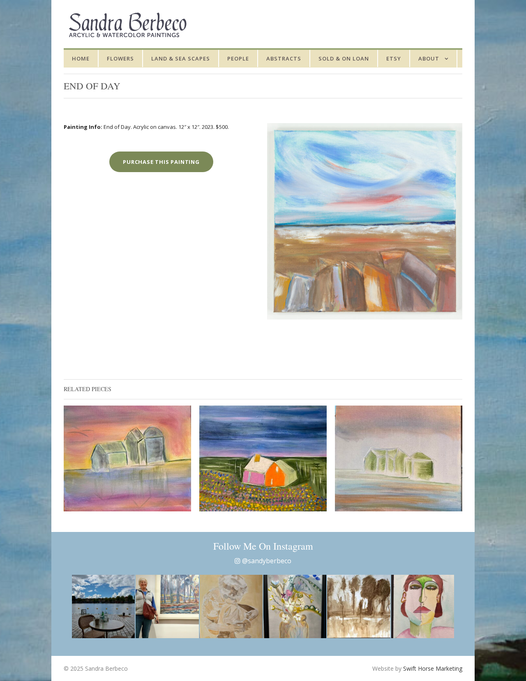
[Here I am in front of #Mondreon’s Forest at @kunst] (167, 606)
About (428, 58)
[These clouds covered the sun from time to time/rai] (103, 606)
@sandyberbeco (265, 560)
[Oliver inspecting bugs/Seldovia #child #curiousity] (231, 606)
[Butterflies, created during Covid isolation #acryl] (294, 606)
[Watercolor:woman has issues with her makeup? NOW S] (422, 606)
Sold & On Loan (343, 58)
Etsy (393, 58)
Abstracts (283, 58)
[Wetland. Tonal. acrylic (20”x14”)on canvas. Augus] (358, 606)
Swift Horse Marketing (432, 668)
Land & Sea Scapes (180, 58)
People (238, 58)
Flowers (120, 58)
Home (81, 58)
